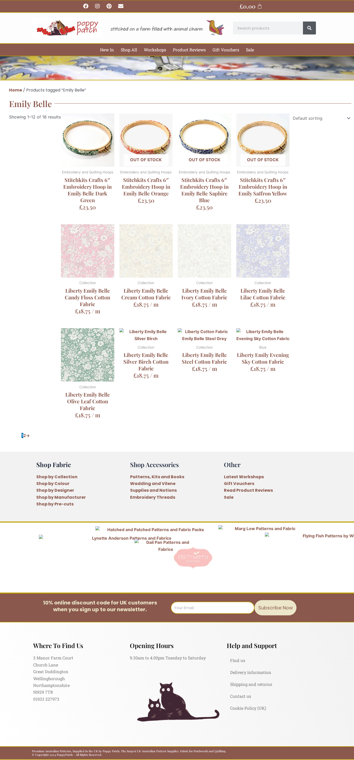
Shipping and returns (251, 684)
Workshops (155, 49)
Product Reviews (189, 49)
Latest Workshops (244, 477)
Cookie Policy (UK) (248, 708)
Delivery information (250, 672)
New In (107, 49)
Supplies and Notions (153, 490)
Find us (237, 660)
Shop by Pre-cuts (55, 504)
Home (15, 90)
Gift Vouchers (226, 49)
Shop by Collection (56, 477)
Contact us (240, 696)
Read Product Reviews (248, 490)
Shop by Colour (52, 484)
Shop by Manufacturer (61, 497)
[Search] (309, 28)
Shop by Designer (55, 490)
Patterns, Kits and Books (157, 477)
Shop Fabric (53, 464)
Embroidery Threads (152, 497)
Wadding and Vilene (152, 484)
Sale (250, 49)
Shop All (129, 49)
